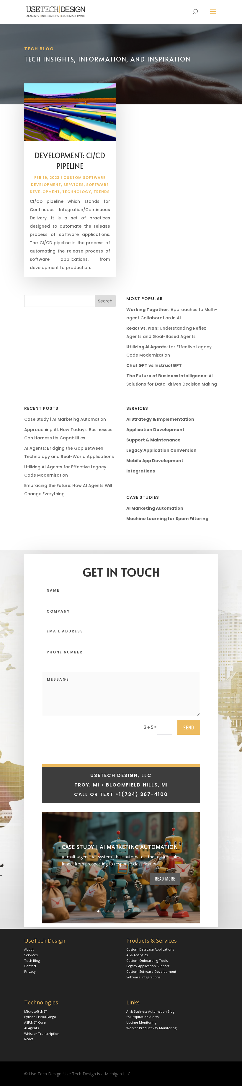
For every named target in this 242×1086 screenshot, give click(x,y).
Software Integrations (143, 977)
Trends (102, 191)
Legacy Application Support (147, 966)
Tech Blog (32, 960)
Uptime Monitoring (141, 1022)
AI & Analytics (137, 955)
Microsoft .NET (35, 1011)
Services (73, 184)
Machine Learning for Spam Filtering (167, 519)
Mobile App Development (154, 461)
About (29, 949)
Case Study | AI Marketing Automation (65, 419)
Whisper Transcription (41, 1033)
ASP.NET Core (35, 1022)
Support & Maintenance (153, 440)
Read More (165, 879)
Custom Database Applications (150, 949)
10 (144, 911)
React (28, 1039)
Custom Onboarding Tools (147, 960)
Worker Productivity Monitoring (151, 1028)
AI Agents (31, 1028)
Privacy (30, 971)
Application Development (155, 430)
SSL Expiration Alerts (142, 1016)
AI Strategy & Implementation (160, 419)
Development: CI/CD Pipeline (70, 160)
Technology (76, 191)
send (188, 727)
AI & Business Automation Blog (150, 1011)
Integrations (140, 471)
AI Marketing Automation (154, 508)
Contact (30, 966)
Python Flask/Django (40, 1016)
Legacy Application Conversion (161, 450)
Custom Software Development (151, 971)
